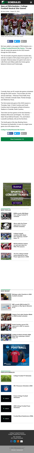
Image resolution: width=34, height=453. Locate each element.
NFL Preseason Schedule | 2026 (23, 386)
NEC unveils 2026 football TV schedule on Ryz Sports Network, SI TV (22, 306)
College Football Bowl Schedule (17, 434)
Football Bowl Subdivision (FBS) (23, 416)
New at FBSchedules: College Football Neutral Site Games (14, 7)
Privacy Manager (17, 450)
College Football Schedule (17, 433)
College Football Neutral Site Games (13, 48)
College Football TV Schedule (22, 375)
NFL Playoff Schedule (17, 438)
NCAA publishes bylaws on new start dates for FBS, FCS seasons (21, 245)
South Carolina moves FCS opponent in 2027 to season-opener (20, 326)
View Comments (15, 139)
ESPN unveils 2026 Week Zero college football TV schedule (21, 215)
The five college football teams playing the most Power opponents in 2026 (21, 255)
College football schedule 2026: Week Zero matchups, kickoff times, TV (21, 336)
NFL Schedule (17, 436)
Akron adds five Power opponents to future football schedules (20, 225)
